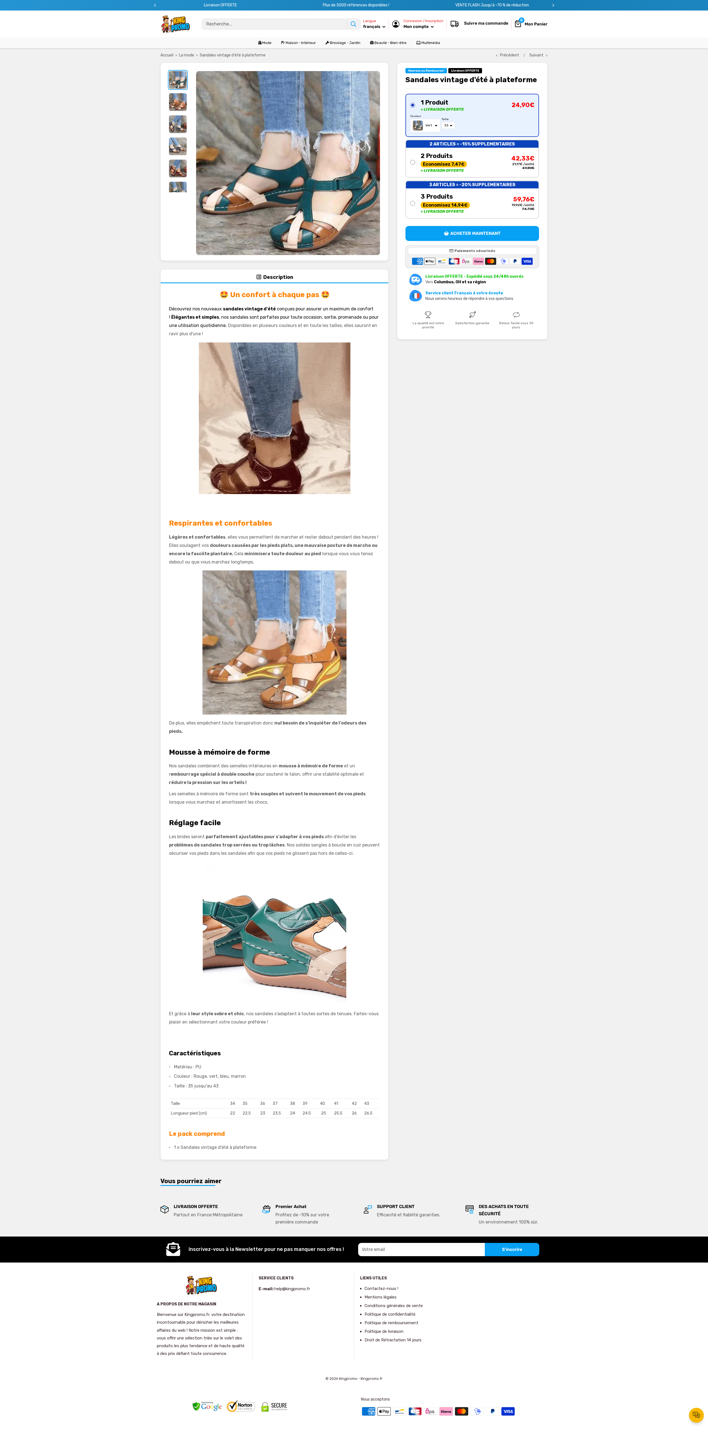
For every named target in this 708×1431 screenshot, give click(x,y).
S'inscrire (512, 1249)
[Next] (553, 5)
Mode (266, 43)
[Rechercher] (353, 24)
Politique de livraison (384, 1331)
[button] (472, 115)
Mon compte (417, 26)
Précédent (509, 55)
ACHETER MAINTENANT (475, 233)
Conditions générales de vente (394, 1305)
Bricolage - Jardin (344, 43)
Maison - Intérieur (300, 43)
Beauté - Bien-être (390, 43)
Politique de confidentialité (390, 1314)
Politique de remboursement (391, 1322)
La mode (186, 55)
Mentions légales (381, 1297)
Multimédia (430, 43)
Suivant (536, 55)
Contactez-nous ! (381, 1288)
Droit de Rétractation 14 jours (393, 1339)
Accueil (166, 55)
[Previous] (155, 5)
